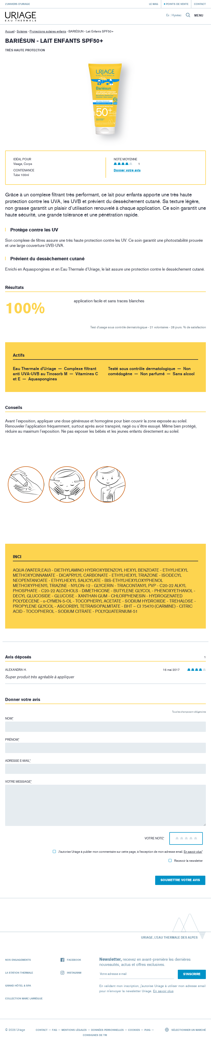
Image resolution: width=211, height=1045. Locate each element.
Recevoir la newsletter (188, 861)
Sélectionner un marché (188, 1029)
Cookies (134, 1029)
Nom (9, 718)
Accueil (9, 31)
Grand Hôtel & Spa (18, 985)
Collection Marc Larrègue (23, 998)
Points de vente (177, 3)
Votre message (18, 781)
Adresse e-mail (18, 761)
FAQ (54, 1029)
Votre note (154, 838)
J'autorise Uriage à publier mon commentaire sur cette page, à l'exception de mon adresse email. (130, 852)
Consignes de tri (95, 1034)
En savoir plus (193, 852)
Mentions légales (74, 1029)
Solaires (22, 31)
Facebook (74, 959)
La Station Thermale (19, 972)
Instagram (74, 972)
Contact (200, 3)
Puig (147, 1029)
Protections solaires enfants (48, 31)
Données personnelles (107, 1029)
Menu (198, 15)
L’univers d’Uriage (17, 3)
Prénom (12, 739)
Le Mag (153, 3)
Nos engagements (18, 959)
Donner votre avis (127, 170)
